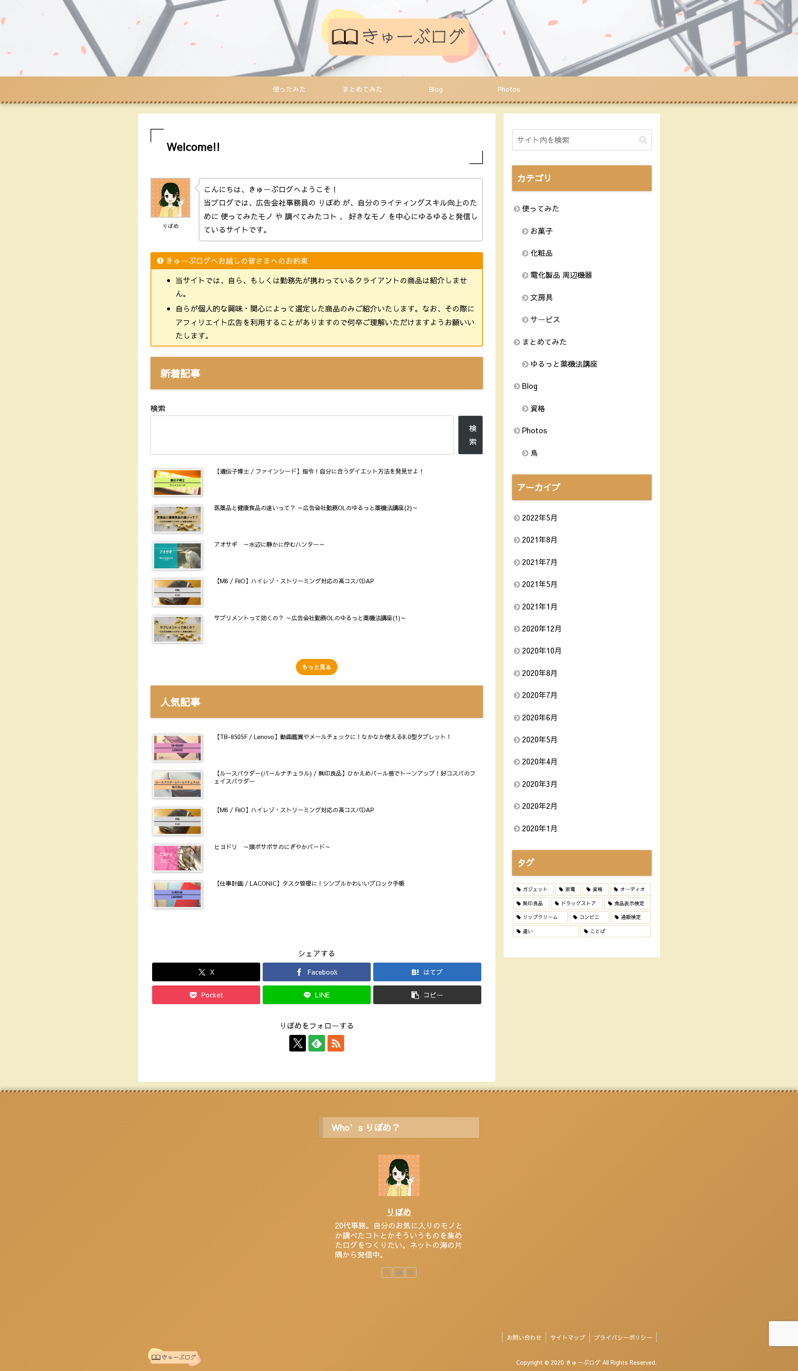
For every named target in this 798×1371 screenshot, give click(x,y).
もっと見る (316, 667)
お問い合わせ (524, 1337)
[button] (427, 994)
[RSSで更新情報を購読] (336, 1043)
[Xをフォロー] (297, 1043)
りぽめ (399, 1211)
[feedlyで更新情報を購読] (316, 1043)
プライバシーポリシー (623, 1337)
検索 (157, 408)
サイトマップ (567, 1337)
